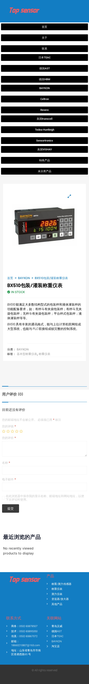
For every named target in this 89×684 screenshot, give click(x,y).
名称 (6, 462)
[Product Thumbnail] (69, 196)
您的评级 (9, 426)
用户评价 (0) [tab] (12, 394)
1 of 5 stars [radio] (3, 431)
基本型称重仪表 (27, 354)
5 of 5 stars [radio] (21, 431)
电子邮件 (9, 479)
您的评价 (9, 437)
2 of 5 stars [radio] (8, 431)
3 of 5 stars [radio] (12, 431)
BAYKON (24, 278)
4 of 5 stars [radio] (16, 431)
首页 (10, 278)
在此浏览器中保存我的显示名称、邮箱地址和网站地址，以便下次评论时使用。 (45, 497)
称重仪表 (44, 354)
